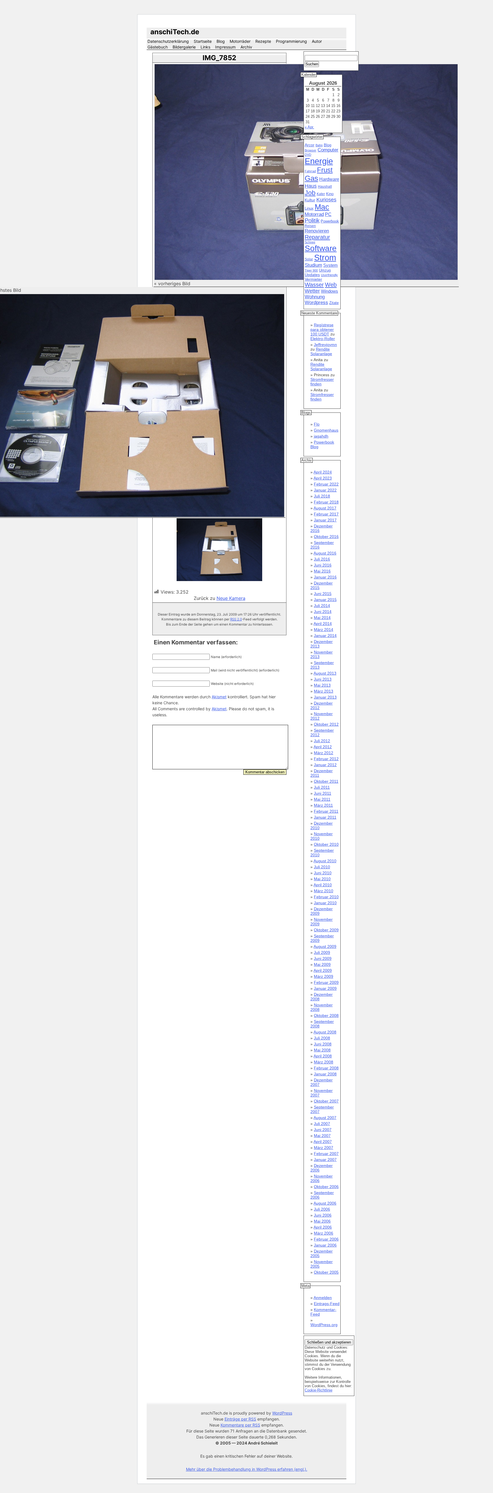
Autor (317, 41)
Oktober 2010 (326, 844)
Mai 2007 (322, 1135)
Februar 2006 (326, 1239)
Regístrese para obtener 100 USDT (322, 329)
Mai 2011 (322, 799)
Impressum (225, 46)
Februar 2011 (326, 811)
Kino (330, 194)
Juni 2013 (323, 679)
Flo (317, 424)
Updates (312, 274)
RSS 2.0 (236, 619)
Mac (322, 207)
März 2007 (323, 1147)
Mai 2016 (322, 571)
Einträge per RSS (240, 1419)
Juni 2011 (322, 793)
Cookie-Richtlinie (318, 1390)
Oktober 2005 (326, 1272)
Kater (321, 194)
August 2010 (325, 861)
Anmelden (323, 1297)
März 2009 (323, 976)
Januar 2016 (325, 577)
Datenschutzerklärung (168, 41)
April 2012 (323, 747)
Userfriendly (329, 275)
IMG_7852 (219, 58)
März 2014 (323, 629)
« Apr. (309, 127)
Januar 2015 (325, 599)
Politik (312, 220)
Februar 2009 (326, 982)
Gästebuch (158, 46)
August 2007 (325, 1117)
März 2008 (323, 1062)
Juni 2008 (323, 1044)
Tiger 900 (311, 270)
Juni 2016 (323, 565)
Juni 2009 (323, 958)
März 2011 (323, 805)
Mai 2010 (322, 879)
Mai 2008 (322, 1050)
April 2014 (323, 623)
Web (331, 285)
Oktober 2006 (326, 1186)
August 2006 (325, 1203)
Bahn (319, 145)
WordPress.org (324, 1324)
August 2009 (325, 946)
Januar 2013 (325, 697)
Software (321, 248)
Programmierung (291, 41)
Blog (221, 41)
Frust (325, 170)
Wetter (312, 291)
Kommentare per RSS (240, 1425)
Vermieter (313, 279)
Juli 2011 (322, 787)
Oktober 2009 (326, 930)
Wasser (314, 285)
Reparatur (317, 237)
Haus (311, 186)
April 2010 (323, 885)
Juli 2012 (322, 741)
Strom (325, 257)
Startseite (203, 41)
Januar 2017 (325, 520)
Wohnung (315, 297)
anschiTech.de (174, 32)
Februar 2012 (326, 758)
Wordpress (316, 302)
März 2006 (323, 1233)
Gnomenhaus (326, 430)
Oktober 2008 (326, 1015)
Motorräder (240, 41)
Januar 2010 (325, 903)
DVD (308, 154)
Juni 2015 (323, 593)
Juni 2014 (323, 611)
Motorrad (314, 214)
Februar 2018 (326, 502)
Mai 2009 (322, 964)
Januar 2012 (325, 764)
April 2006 (323, 1227)
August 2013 (325, 673)
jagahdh (321, 436)
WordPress (282, 1413)
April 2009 (323, 970)
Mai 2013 (322, 685)
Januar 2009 (325, 988)
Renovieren (317, 231)
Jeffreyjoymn (325, 344)
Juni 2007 (323, 1129)
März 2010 (323, 891)
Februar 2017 (326, 514)
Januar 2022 (325, 490)
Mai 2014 (322, 617)
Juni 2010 (323, 873)
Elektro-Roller (322, 338)
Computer (328, 150)
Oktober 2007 (326, 1101)
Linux (309, 209)
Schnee (310, 242)
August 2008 (325, 1032)
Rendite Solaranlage (321, 351)
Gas (311, 178)
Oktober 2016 (326, 536)
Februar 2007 (326, 1153)
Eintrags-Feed (327, 1303)
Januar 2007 (325, 1159)
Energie (319, 161)
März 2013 (323, 691)
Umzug (325, 270)
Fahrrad (310, 171)
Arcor (309, 145)
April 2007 (323, 1141)
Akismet (219, 696)
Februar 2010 (326, 897)
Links (205, 46)
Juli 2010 (322, 867)
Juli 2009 (322, 952)
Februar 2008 (326, 1068)
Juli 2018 (322, 496)
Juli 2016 (322, 559)
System (330, 265)
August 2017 (325, 508)
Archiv (246, 46)
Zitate (334, 303)
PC (328, 214)
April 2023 (323, 478)
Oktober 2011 (326, 781)
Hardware (329, 179)
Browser (310, 150)
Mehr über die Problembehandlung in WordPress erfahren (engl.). (246, 1469)
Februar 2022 (326, 484)
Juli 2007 (322, 1123)
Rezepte (263, 41)
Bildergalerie (184, 46)
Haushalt (325, 187)
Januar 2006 (325, 1245)
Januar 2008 (325, 1074)
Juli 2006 (322, 1209)
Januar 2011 (325, 817)
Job (310, 193)
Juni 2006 (323, 1215)
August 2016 (325, 553)
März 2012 (323, 752)
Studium (313, 265)
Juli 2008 (322, 1038)
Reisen (310, 226)
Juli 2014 (322, 605)
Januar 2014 (325, 635)
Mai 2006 (322, 1221)
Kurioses (326, 200)
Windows (329, 291)
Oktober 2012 (326, 724)
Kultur (310, 200)
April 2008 (323, 1056)
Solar (309, 259)
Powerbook (330, 221)
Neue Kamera (231, 598)
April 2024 (323, 472)
